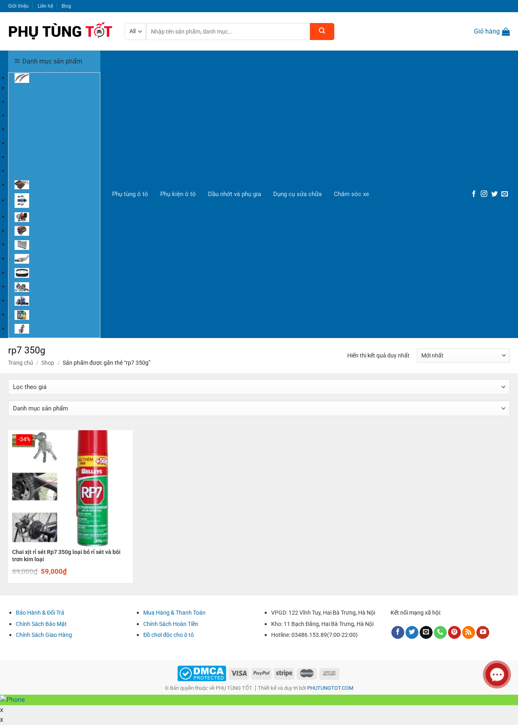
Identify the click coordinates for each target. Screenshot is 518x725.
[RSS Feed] (468, 632)
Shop (47, 362)
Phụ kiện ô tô (178, 194)
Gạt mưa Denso (34, 129)
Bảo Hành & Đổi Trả (40, 612)
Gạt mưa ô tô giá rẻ (39, 115)
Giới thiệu (18, 6)
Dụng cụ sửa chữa (297, 194)
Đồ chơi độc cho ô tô (168, 635)
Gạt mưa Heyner (36, 157)
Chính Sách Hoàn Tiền (170, 624)
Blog (66, 6)
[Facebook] (474, 194)
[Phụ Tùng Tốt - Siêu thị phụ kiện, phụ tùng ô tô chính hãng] (60, 32)
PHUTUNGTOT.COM (330, 688)
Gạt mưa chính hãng (40, 88)
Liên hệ (45, 6)
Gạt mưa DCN (32, 143)
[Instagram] (484, 194)
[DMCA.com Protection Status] (201, 673)
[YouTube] (482, 632)
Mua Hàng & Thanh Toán (174, 612)
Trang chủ (20, 362)
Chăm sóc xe (351, 194)
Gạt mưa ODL (32, 170)
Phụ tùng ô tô (130, 194)
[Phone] (440, 632)
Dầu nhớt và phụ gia (234, 194)
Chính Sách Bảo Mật (41, 624)
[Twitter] (494, 194)
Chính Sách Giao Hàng (44, 635)
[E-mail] (504, 194)
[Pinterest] (454, 632)
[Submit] (322, 31)
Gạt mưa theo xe (36, 101)
